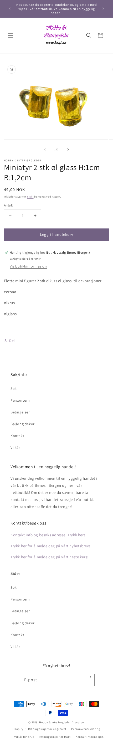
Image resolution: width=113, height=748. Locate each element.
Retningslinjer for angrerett (47, 729)
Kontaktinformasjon (90, 737)
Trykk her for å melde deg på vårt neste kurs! (50, 556)
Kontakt (17, 435)
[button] (10, 35)
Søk (14, 388)
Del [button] (12, 340)
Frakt (30, 196)
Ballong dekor (23, 424)
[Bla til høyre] (68, 149)
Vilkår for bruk (24, 737)
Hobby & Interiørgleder (55, 722)
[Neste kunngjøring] (103, 8)
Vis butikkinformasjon (28, 266)
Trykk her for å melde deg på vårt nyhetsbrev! (50, 545)
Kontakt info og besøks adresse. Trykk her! (48, 534)
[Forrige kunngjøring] (10, 8)
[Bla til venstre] (45, 149)
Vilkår (15, 447)
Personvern (20, 400)
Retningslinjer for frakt (55, 737)
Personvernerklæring (85, 729)
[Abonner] (89, 677)
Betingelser (20, 412)
